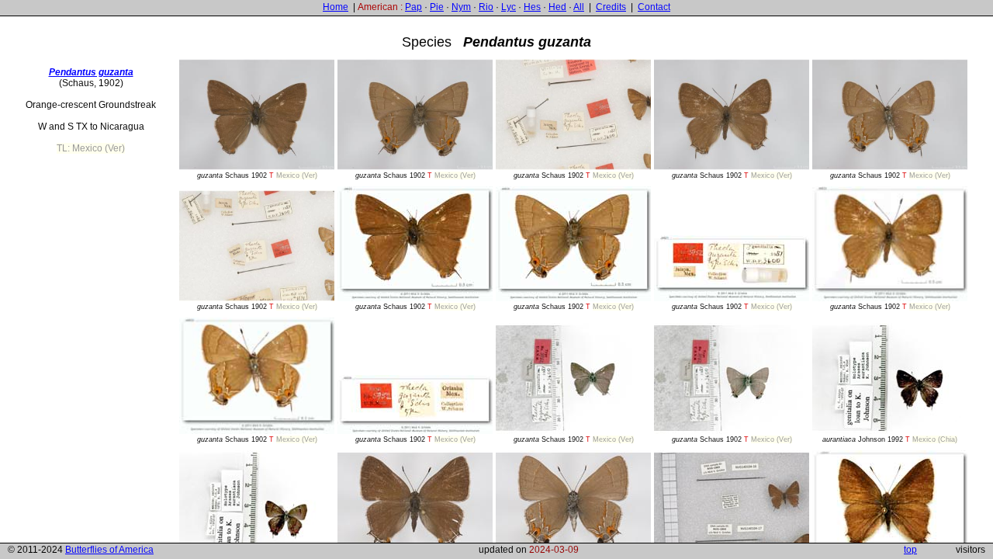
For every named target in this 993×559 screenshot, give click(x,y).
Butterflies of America (109, 549)
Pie (437, 7)
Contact (654, 7)
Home (335, 7)
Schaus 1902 (257, 175)
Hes (532, 7)
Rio (486, 7)
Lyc (508, 7)
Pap (413, 7)
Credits (611, 7)
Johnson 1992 (889, 439)
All (578, 7)
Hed (557, 7)
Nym (461, 7)
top (910, 549)
